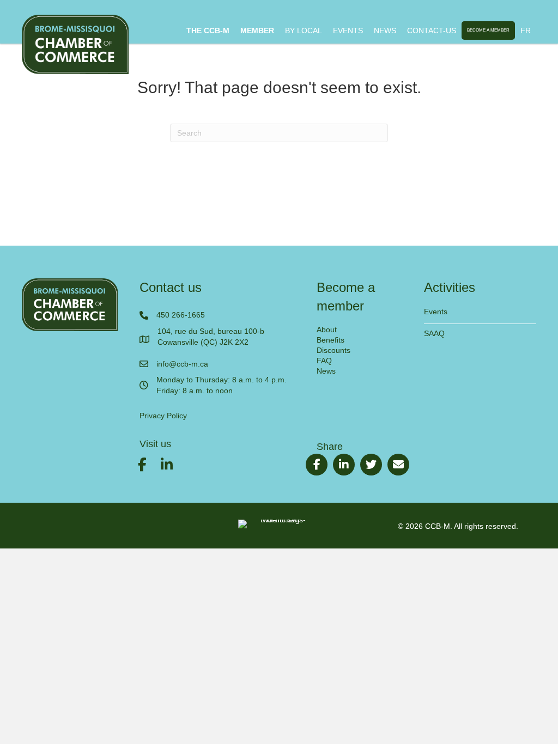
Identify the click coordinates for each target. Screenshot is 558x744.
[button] (142, 464)
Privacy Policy (163, 415)
